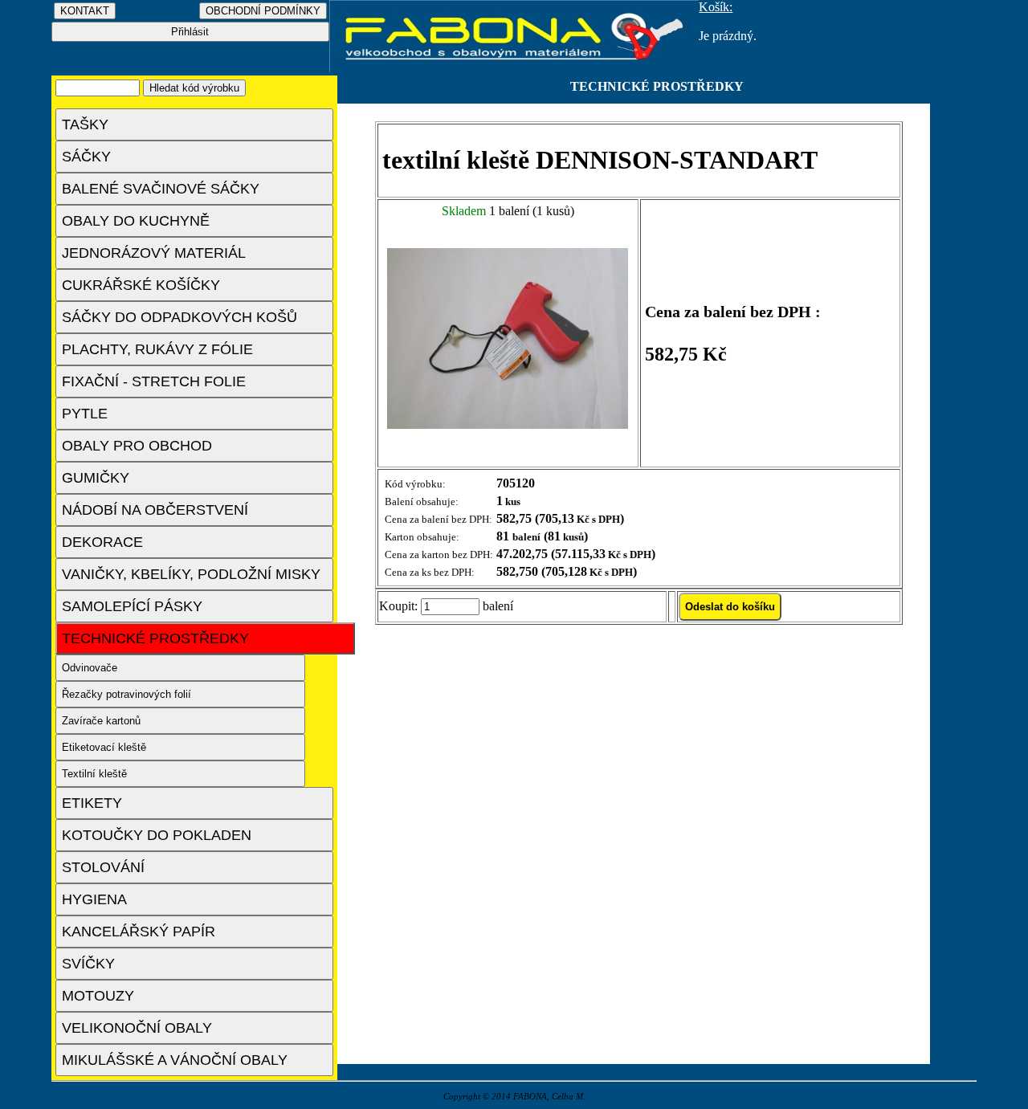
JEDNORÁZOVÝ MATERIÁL (154, 253)
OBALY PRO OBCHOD (137, 446)
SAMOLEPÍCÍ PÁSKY (132, 606)
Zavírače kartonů (101, 721)
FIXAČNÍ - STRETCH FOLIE (154, 381)
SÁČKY (86, 157)
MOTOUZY (98, 996)
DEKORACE (102, 542)
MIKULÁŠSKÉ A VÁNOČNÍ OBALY (175, 1060)
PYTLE (85, 414)
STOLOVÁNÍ (103, 867)
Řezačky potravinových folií (126, 694)
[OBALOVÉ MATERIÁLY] (514, 68)
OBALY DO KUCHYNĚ (136, 221)
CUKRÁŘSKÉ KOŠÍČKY (141, 285)
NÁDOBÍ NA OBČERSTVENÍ (155, 510)
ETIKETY (92, 803)
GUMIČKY (95, 478)
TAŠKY (85, 124)
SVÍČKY (88, 964)
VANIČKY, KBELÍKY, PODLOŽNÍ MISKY (191, 574)
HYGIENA (94, 899)
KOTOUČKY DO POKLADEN (156, 835)
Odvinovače (89, 668)
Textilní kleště (94, 774)
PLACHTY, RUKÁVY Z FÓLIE (157, 349)
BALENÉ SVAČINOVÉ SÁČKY (160, 189)
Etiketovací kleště (104, 747)
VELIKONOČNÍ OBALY (137, 1028)
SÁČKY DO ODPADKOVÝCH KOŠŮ (179, 317)
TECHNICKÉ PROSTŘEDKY (155, 638)
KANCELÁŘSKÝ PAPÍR (138, 931)
